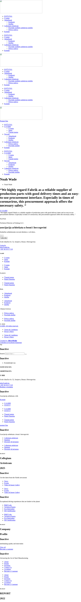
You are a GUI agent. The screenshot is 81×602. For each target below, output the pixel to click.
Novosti (6, 134)
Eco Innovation (9, 509)
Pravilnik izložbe (14, 146)
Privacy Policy (9, 331)
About (6, 562)
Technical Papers (10, 507)
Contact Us (8, 567)
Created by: (8, 341)
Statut (10, 130)
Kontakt (7, 32)
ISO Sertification (9, 511)
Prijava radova (13, 30)
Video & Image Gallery (12, 485)
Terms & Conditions (11, 330)
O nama (6, 18)
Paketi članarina (9, 279)
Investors (7, 565)
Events (6, 483)
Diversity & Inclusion (11, 442)
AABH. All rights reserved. (9, 326)
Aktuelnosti (8, 20)
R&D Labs (8, 505)
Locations (7, 569)
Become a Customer (11, 571)
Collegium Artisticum (11, 26)
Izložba (10, 24)
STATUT (7, 405)
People (6, 564)
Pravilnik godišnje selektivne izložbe (20, 28)
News (6, 481)
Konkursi (11, 22)
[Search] (26, 354)
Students (7, 440)
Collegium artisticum (11, 438)
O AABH (7, 126)
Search (2, 354)
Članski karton (13, 132)
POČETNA (8, 16)
